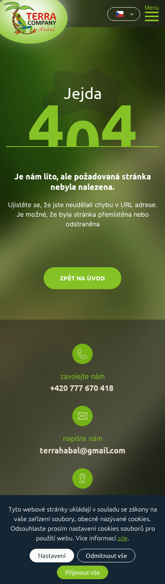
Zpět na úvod (82, 278)
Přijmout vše (82, 572)
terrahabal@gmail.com (82, 450)
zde (123, 537)
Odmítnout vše (106, 555)
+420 (81, 388)
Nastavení (52, 555)
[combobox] (123, 14)
